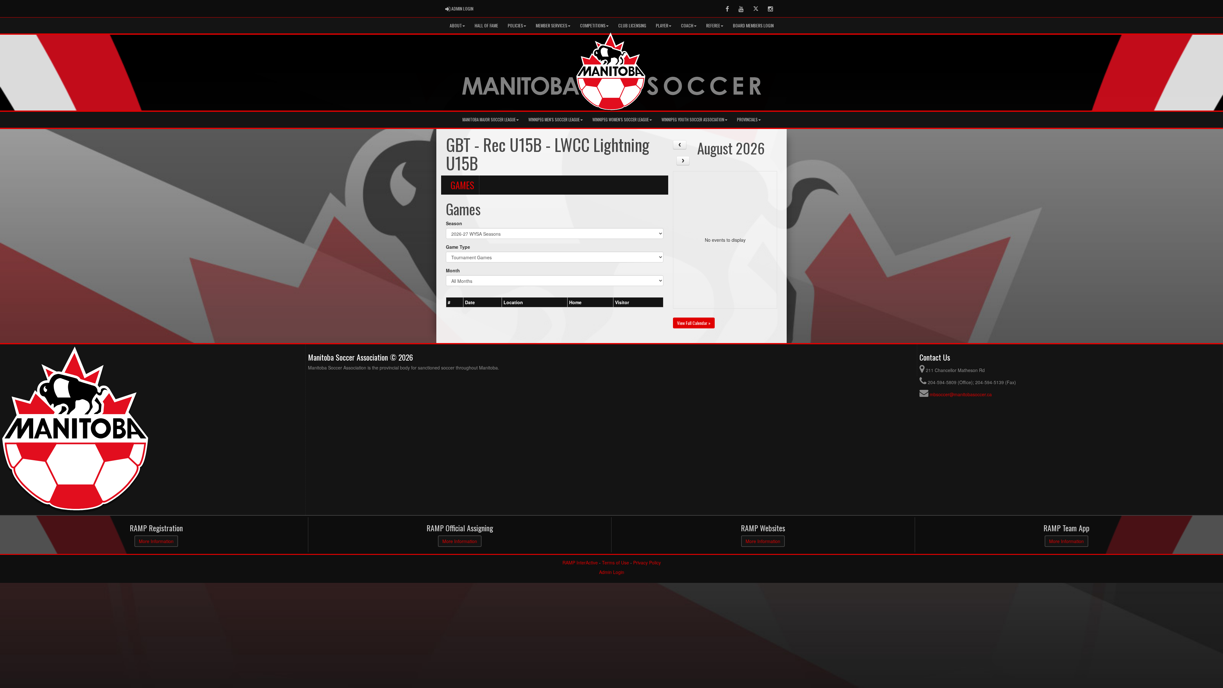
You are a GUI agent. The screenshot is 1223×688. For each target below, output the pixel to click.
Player (662, 25)
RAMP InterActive (580, 562)
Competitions (592, 25)
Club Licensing (632, 25)
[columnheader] (454, 302)
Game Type (458, 247)
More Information (156, 541)
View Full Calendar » (694, 322)
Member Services (551, 25)
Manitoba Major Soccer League (489, 120)
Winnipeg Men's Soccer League (554, 120)
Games (462, 185)
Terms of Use (615, 562)
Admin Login (611, 572)
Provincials (747, 120)
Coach (687, 25)
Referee (713, 25)
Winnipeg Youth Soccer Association (693, 120)
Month (453, 270)
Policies (515, 25)
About (456, 25)
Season (454, 223)
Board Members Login (753, 25)
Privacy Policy (647, 562)
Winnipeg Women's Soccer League (620, 120)
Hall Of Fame (486, 25)
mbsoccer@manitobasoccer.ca (961, 394)
